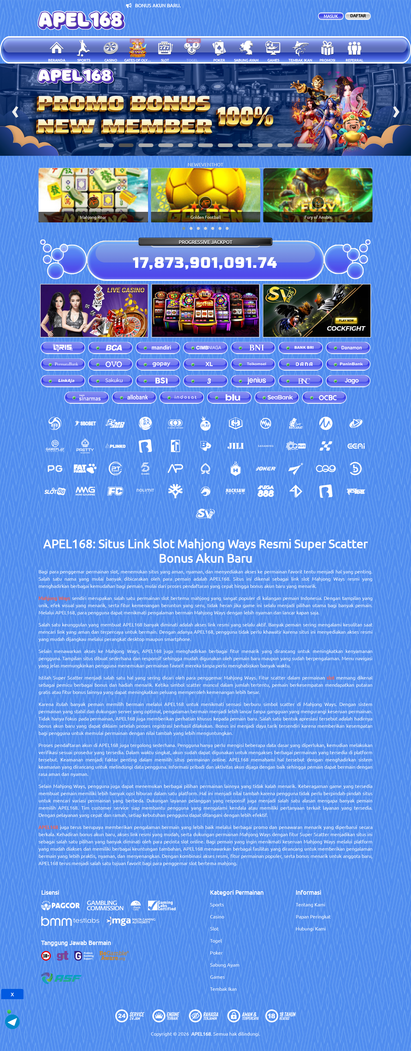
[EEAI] (356, 445)
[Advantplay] (175, 468)
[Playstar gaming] (296, 468)
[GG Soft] (236, 423)
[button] (106, 145)
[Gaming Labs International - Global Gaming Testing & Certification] (165, 908)
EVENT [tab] (206, 164)
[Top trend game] (175, 445)
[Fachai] (115, 491)
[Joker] (266, 468)
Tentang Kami (310, 904)
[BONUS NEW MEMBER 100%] (205, 110)
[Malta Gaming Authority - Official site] (134, 924)
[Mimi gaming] (85, 491)
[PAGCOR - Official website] (63, 908)
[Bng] (356, 468)
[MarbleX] (326, 445)
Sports (217, 904)
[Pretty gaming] (85, 445)
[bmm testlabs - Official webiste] (73, 924)
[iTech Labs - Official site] (139, 908)
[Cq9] (326, 468)
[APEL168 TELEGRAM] (12, 1021)
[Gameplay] (55, 445)
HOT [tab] (218, 164)
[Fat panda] (85, 468)
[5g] (145, 468)
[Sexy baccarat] (296, 423)
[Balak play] (326, 491)
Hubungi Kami (311, 928)
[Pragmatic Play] (205, 423)
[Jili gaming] (236, 445)
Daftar (358, 15)
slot (331, 677)
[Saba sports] (145, 423)
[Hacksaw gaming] (236, 491)
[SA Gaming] (266, 445)
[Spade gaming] (205, 468)
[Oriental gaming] (296, 445)
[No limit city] (145, 491)
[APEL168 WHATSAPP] (12, 1006)
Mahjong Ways (54, 598)
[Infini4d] (296, 491)
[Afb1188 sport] (55, 423)
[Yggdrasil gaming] (175, 491)
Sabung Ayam (224, 965)
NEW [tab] (193, 164)
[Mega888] (266, 491)
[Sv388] (205, 513)
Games (217, 977)
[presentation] (15, 110)
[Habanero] (236, 468)
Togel (216, 940)
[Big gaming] (145, 445)
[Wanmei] (266, 423)
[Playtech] (356, 423)
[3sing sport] (175, 423)
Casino (217, 916)
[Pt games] (115, 468)
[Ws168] (356, 491)
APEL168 (48, 827)
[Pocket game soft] (55, 468)
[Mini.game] (115, 445)
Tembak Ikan (223, 989)
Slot (214, 928)
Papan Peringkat (313, 916)
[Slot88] (55, 491)
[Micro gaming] (326, 423)
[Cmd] (115, 423)
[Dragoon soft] (205, 491)
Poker (216, 952)
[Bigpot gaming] (205, 445)
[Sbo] (85, 423)
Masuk (331, 16)
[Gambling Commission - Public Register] (108, 908)
